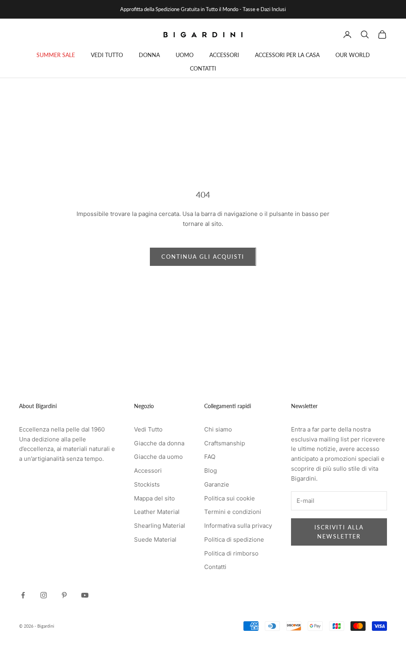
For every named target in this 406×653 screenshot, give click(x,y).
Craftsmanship (224, 443)
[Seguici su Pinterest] (64, 595)
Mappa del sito (154, 498)
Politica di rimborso (231, 553)
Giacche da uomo (158, 456)
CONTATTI (203, 68)
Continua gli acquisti (202, 256)
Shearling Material (159, 525)
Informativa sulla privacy (238, 525)
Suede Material (155, 539)
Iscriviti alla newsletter (339, 532)
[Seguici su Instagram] (44, 595)
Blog (210, 470)
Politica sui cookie (229, 498)
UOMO (184, 55)
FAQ (209, 456)
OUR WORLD (352, 55)
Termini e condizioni (232, 512)
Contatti (215, 567)
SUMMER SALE (55, 55)
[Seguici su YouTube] (85, 595)
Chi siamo (218, 429)
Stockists (147, 484)
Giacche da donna (159, 443)
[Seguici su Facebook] (23, 595)
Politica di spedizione (234, 539)
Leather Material (157, 512)
